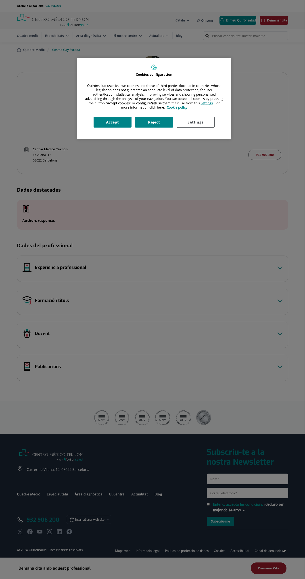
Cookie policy (177, 107)
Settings (195, 122)
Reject (154, 122)
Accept (112, 122)
